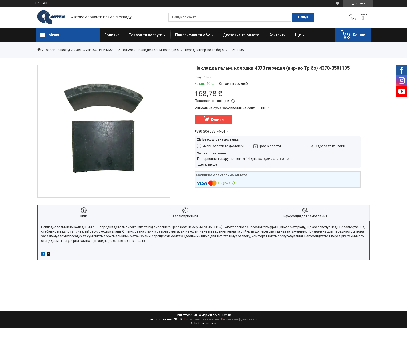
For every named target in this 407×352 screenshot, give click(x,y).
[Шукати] (303, 17)
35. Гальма (125, 50)
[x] (48, 254)
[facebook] (43, 254)
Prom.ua (226, 315)
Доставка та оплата (241, 35)
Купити (217, 119)
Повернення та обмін (194, 35)
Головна (112, 35)
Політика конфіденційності (239, 319)
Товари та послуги (145, 35)
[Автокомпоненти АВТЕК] (51, 17)
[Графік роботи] (364, 17)
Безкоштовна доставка (220, 139)
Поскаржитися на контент (201, 319)
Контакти (277, 35)
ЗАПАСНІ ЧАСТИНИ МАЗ (94, 50)
